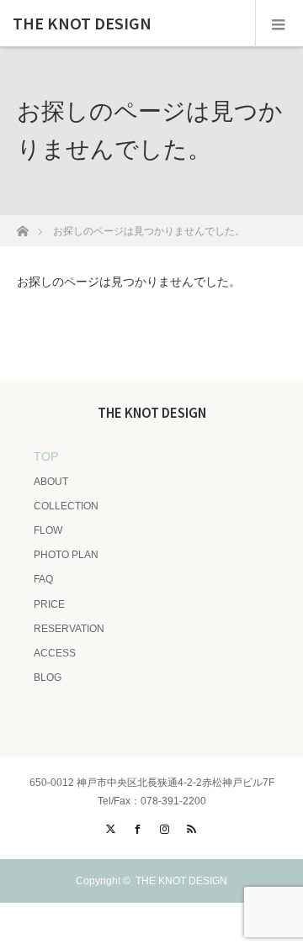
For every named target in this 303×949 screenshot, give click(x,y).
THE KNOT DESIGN (82, 23)
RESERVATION (69, 629)
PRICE (49, 604)
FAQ (43, 579)
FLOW (48, 530)
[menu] (279, 23)
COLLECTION (66, 506)
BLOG (47, 677)
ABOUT (51, 482)
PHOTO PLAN (66, 555)
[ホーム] (22, 226)
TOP (46, 456)
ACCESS (55, 653)
